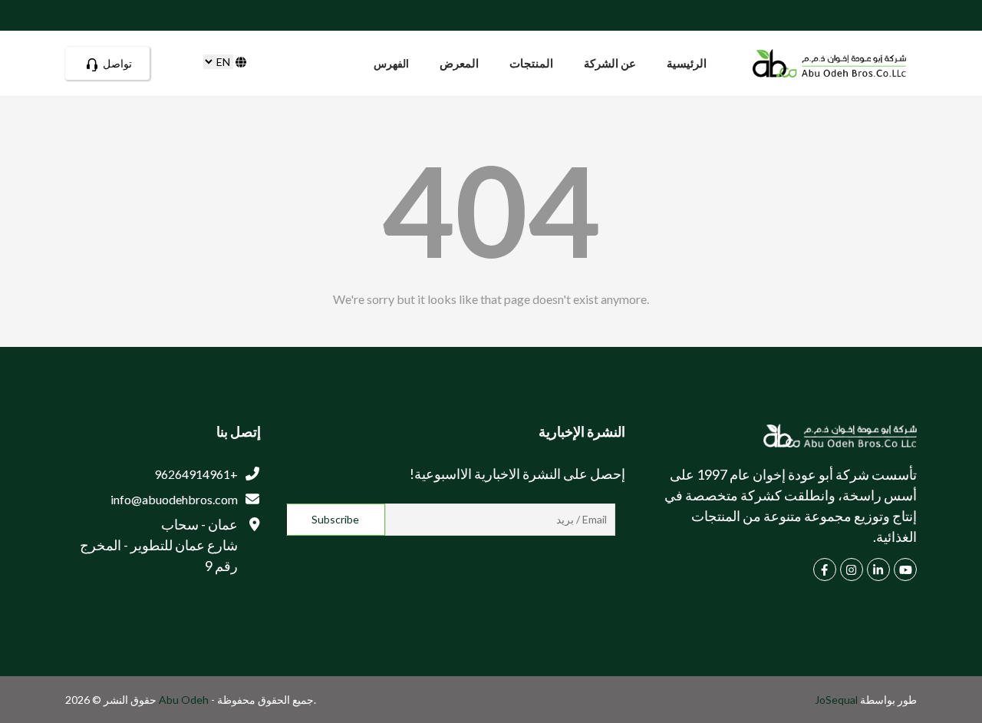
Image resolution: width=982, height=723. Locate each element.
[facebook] (824, 569)
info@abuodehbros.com (174, 499)
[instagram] (851, 569)
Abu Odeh (185, 699)
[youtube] (905, 569)
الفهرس (391, 63)
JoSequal (836, 699)
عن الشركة (610, 63)
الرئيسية (687, 63)
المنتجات (531, 63)
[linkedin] (878, 569)
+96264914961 (196, 474)
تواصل (116, 63)
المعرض (459, 63)
